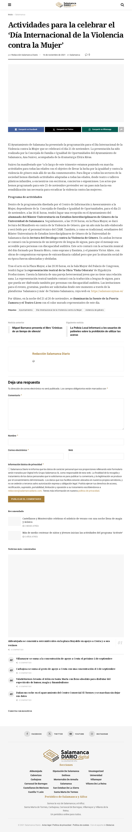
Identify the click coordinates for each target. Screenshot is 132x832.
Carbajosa (36, 779)
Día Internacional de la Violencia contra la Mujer (59, 310)
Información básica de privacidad (26, 464)
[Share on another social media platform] (121, 129)
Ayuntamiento (26, 310)
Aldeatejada (36, 771)
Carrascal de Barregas (35, 783)
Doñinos (66, 775)
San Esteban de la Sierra (66, 788)
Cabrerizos (36, 775)
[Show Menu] (9, 5)
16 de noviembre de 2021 (54, 55)
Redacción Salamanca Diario (24, 55)
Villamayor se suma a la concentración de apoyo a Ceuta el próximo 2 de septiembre (64, 658)
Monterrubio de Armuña (66, 779)
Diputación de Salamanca (66, 771)
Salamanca (20, 14)
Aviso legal (47, 825)
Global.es (110, 825)
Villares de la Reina (96, 783)
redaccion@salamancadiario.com (25, 490)
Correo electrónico (18, 450)
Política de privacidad (61, 825)
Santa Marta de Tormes (66, 792)
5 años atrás (31, 537)
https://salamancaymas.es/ (107, 291)
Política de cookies (81, 825)
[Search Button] (122, 5)
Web (70, 450)
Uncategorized (96, 771)
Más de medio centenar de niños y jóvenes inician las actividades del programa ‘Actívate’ (73, 532)
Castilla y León (36, 792)
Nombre (13, 435)
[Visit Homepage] (65, 5)
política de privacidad (88, 490)
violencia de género (94, 310)
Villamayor (96, 779)
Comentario (15, 395)
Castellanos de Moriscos (36, 788)
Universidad (96, 775)
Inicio (10, 14)
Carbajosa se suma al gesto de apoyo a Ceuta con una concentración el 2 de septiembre (65, 668)
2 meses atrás (31, 526)
